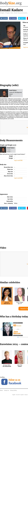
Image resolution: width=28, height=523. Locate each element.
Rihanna (7, 303)
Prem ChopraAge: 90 (19, 303)
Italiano (26, 394)
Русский (18, 394)
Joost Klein (7, 365)
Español (22, 394)
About (1, 390)
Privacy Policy (13, 390)
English (13, 394)
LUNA (19, 365)
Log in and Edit (18, 160)
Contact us (6, 390)
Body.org (11, 3)
